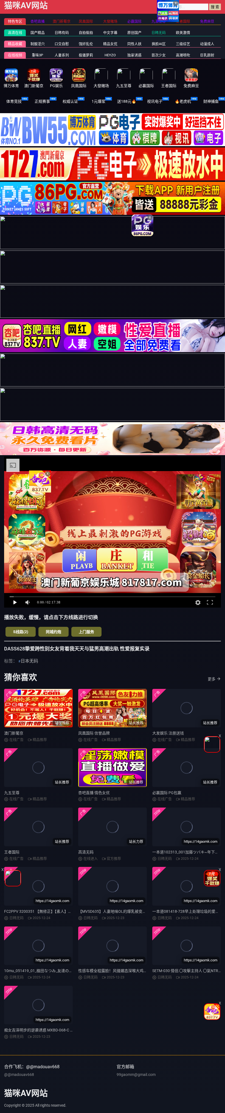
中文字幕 (110, 32)
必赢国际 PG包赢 (166, 793)
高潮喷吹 (183, 55)
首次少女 (158, 55)
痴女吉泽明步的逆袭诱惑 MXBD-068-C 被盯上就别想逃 (50, 1030)
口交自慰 (62, 44)
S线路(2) (20, 632)
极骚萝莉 (86, 55)
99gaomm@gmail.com (136, 1074)
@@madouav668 (19, 1074)
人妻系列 (62, 55)
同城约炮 (53, 632)
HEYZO (110, 55)
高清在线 (15, 32)
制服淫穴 (37, 44)
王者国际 (11, 852)
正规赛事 (42, 101)
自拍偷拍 (86, 32)
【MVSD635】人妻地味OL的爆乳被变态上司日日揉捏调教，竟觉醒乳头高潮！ (145, 911)
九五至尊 (11, 793)
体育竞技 (14, 101)
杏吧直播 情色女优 (94, 793)
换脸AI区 (159, 44)
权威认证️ (70, 101)
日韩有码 (62, 32)
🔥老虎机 (183, 101)
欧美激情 (183, 32)
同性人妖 (134, 44)
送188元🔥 (126, 101)
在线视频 (15, 55)
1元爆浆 (98, 101)
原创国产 (134, 32)
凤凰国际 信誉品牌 (94, 733)
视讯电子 (154, 101)
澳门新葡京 (13, 733)
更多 (211, 679)
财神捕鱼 (211, 101)
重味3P (37, 55)
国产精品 (37, 32)
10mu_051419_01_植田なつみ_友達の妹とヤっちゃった (52, 971)
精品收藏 (15, 44)
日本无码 (29, 661)
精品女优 (110, 44)
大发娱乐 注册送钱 (168, 733)
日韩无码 (158, 32)
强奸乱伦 (86, 44)
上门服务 (86, 632)
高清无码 (86, 852)
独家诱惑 (134, 55)
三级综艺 (183, 44)
